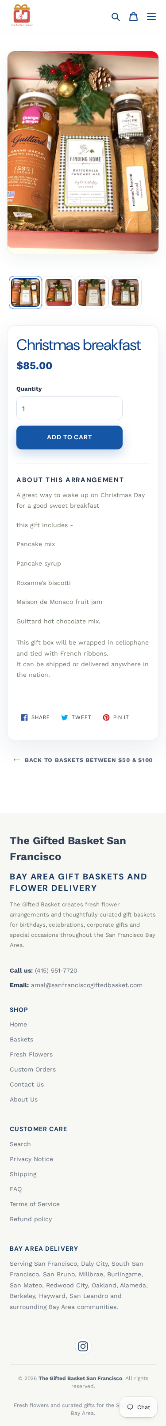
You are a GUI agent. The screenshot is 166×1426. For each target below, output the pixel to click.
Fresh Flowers (31, 1054)
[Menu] (151, 16)
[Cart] (133, 16)
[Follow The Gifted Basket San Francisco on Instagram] (83, 1346)
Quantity (29, 388)
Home (18, 1024)
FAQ (16, 1188)
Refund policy (31, 1218)
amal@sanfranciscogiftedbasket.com (87, 984)
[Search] (115, 16)
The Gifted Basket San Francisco (68, 848)
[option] (25, 292)
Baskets (21, 1039)
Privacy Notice (31, 1158)
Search (20, 1143)
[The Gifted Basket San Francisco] (21, 15)
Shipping (23, 1173)
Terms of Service (35, 1203)
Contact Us (27, 1084)
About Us (24, 1099)
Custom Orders (33, 1069)
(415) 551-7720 (56, 970)
